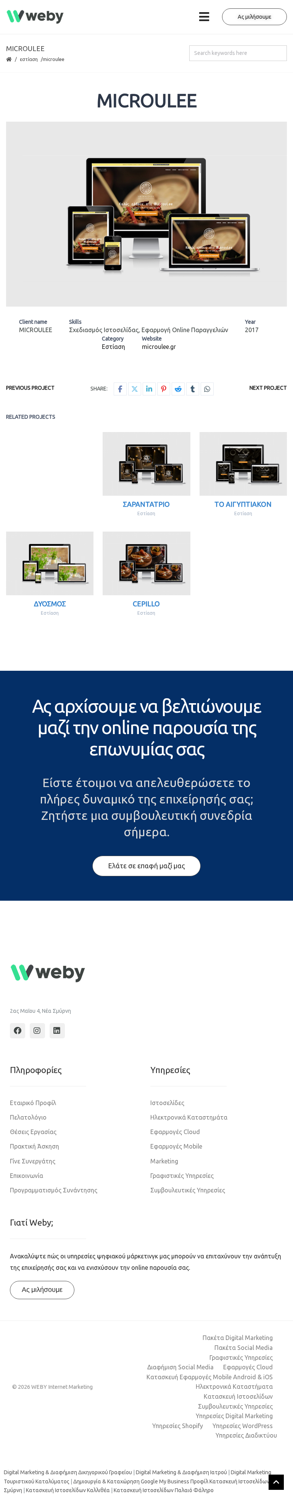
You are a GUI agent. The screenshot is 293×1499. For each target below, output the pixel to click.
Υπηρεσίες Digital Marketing (234, 1415)
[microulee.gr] (146, 214)
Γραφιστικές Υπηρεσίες (182, 1175)
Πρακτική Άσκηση (34, 1146)
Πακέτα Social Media (243, 1347)
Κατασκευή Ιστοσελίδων (238, 1396)
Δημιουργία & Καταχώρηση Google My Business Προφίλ (140, 1481)
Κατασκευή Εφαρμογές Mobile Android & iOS (209, 1377)
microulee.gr (159, 346)
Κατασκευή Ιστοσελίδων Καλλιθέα (68, 1490)
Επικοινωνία (26, 1175)
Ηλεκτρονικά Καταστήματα (234, 1386)
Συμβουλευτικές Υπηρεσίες (187, 1190)
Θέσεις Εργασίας (33, 1131)
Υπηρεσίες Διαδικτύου (246, 1435)
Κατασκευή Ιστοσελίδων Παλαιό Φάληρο (164, 1490)
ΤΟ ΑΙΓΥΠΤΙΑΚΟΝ (243, 504)
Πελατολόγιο (28, 1117)
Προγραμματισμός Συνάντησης (53, 1190)
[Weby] (35, 17)
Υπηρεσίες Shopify (177, 1425)
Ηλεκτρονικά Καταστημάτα (188, 1117)
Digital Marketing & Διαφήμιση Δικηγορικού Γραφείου (68, 1472)
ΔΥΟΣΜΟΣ (50, 603)
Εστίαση (29, 59)
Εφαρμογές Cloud (175, 1131)
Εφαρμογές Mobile (176, 1146)
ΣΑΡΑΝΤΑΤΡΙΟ (146, 504)
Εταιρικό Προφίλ (33, 1102)
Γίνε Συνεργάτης (32, 1161)
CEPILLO (146, 603)
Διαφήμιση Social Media (180, 1367)
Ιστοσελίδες (167, 1102)
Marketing (164, 1161)
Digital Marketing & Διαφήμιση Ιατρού (181, 1472)
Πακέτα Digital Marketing (238, 1337)
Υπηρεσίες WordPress (243, 1425)
